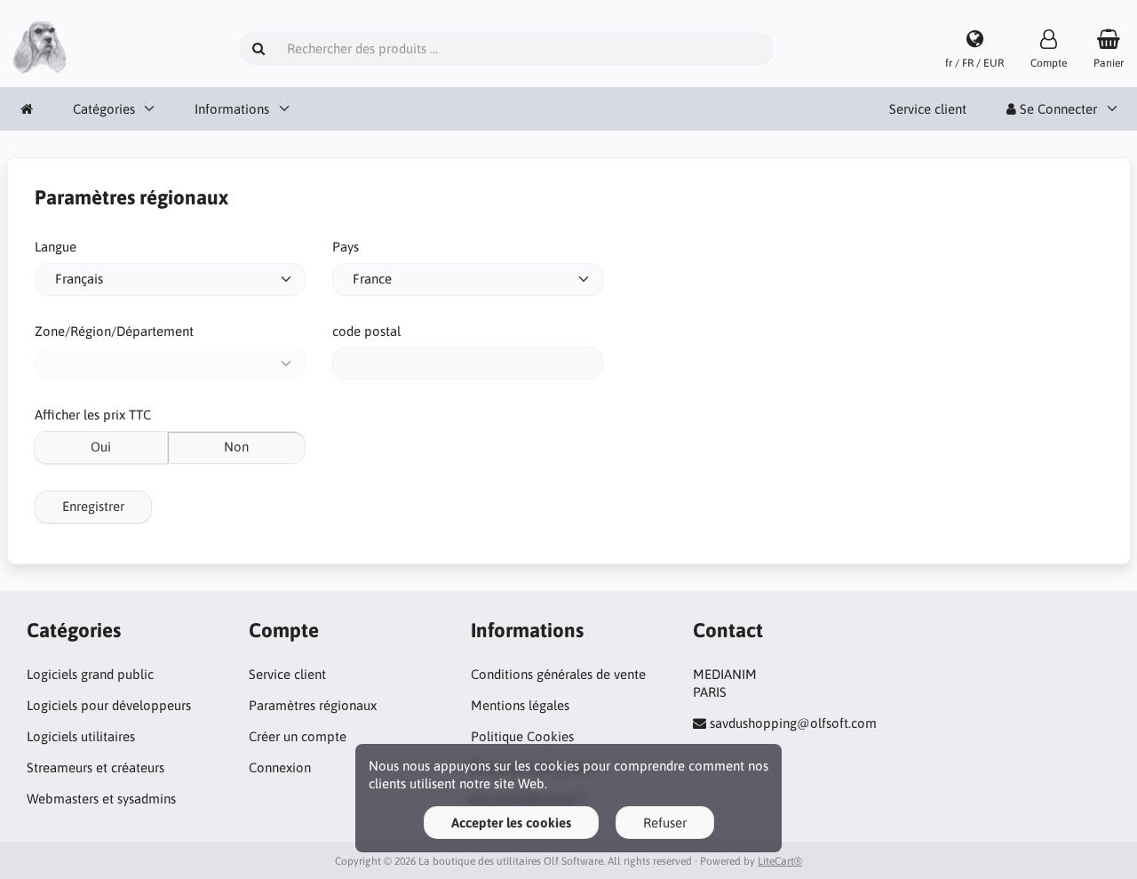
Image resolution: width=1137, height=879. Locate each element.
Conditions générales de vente (558, 674)
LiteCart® (780, 861)
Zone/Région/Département (114, 331)
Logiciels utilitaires (81, 736)
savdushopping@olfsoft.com (793, 723)
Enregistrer (93, 506)
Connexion (280, 767)
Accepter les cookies (511, 822)
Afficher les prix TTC (93, 414)
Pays (345, 246)
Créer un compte (297, 736)
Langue (55, 246)
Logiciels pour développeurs (109, 705)
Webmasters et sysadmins (101, 798)
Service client (927, 108)
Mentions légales (520, 705)
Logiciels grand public (90, 674)
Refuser (665, 822)
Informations (232, 108)
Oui (101, 446)
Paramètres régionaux (313, 705)
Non (236, 446)
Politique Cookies (522, 736)
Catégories (104, 108)
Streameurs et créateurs (95, 767)
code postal (366, 331)
